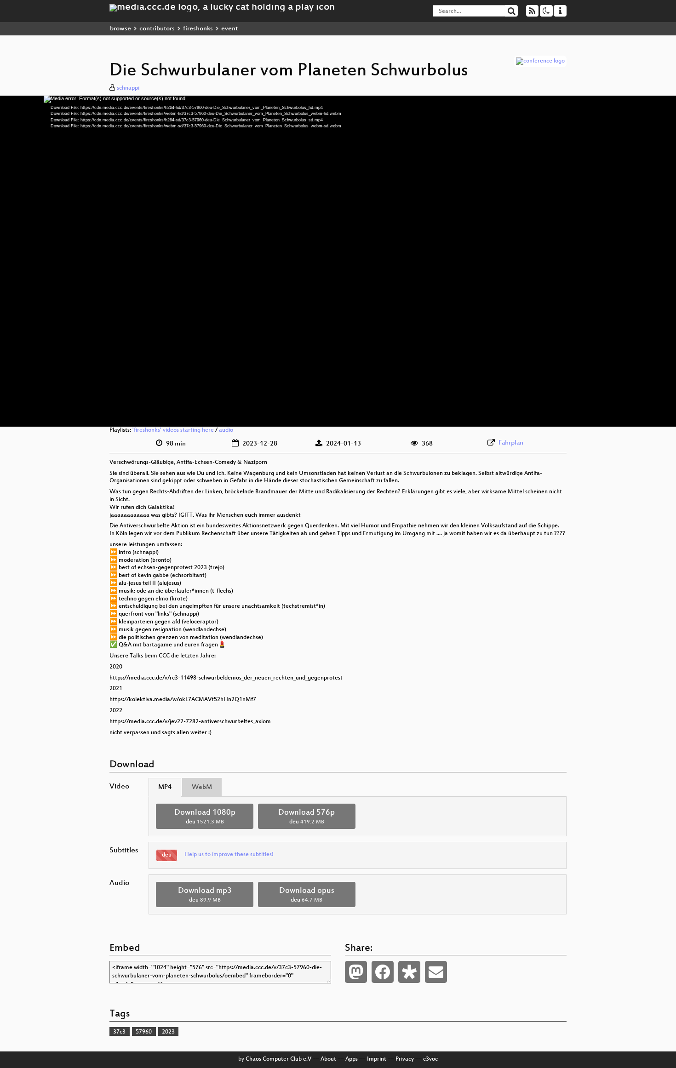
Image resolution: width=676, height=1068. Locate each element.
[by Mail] (436, 972)
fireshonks (198, 29)
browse (120, 29)
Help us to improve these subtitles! (229, 854)
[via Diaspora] (409, 972)
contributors (157, 29)
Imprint (376, 1059)
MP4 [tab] (165, 787)
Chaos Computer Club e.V (278, 1059)
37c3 (119, 1032)
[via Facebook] (383, 972)
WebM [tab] (202, 787)
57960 (144, 1032)
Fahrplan (510, 443)
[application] (338, 261)
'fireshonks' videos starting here (173, 430)
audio (226, 430)
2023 (168, 1032)
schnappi (128, 88)
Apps (351, 1059)
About (328, 1059)
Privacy (404, 1059)
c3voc (430, 1059)
